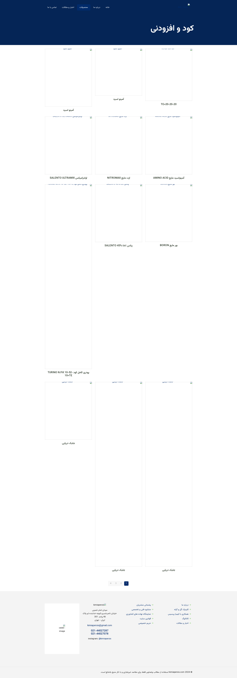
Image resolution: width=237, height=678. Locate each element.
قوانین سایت (145, 618)
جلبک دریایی (168, 570)
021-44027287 (99, 631)
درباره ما (185, 605)
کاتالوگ (185, 618)
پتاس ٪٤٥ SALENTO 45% (119, 246)
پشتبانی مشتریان (144, 605)
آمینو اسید (118, 99)
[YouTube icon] (56, 672)
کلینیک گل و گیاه (181, 609)
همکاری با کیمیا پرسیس (178, 614)
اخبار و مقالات (182, 623)
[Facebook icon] (58, 672)
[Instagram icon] (53, 672)
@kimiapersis (105, 638)
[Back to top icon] (47, 672)
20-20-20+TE (169, 104)
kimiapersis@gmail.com (99, 625)
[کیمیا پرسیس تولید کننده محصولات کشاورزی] (184, 7)
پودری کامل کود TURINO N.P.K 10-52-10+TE (68, 374)
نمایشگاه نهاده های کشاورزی (138, 614)
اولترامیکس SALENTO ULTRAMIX (68, 178)
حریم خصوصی (144, 623)
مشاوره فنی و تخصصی (141, 609)
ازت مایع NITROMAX (118, 178)
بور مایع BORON (169, 245)
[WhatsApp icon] (61, 672)
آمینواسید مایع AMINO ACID (168, 178)
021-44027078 (99, 634)
